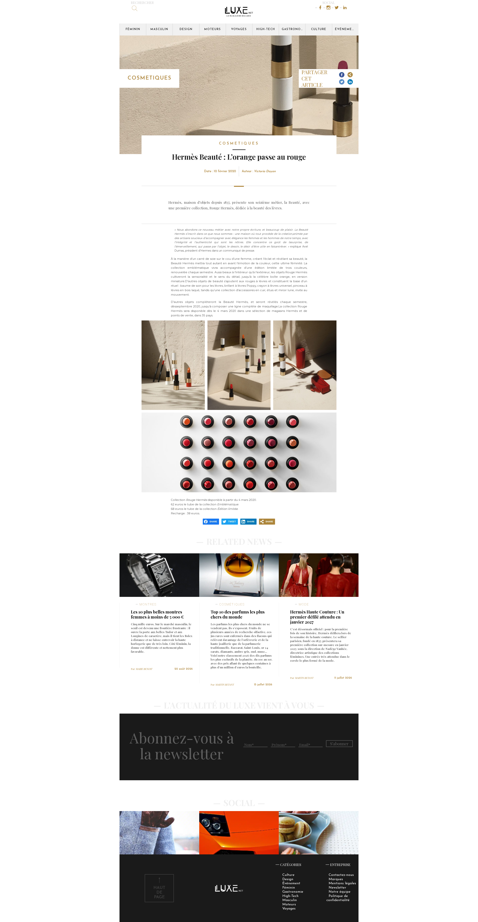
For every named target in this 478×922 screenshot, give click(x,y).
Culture (318, 29)
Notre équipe (339, 892)
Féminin (133, 29)
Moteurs (212, 29)
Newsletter (337, 888)
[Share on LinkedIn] (350, 82)
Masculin (159, 29)
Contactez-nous (341, 875)
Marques (336, 879)
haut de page (159, 892)
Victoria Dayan (265, 171)
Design (186, 29)
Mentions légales (342, 883)
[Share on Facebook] (342, 75)
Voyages (239, 29)
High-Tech (265, 29)
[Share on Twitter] (342, 82)
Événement (346, 29)
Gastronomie (293, 29)
